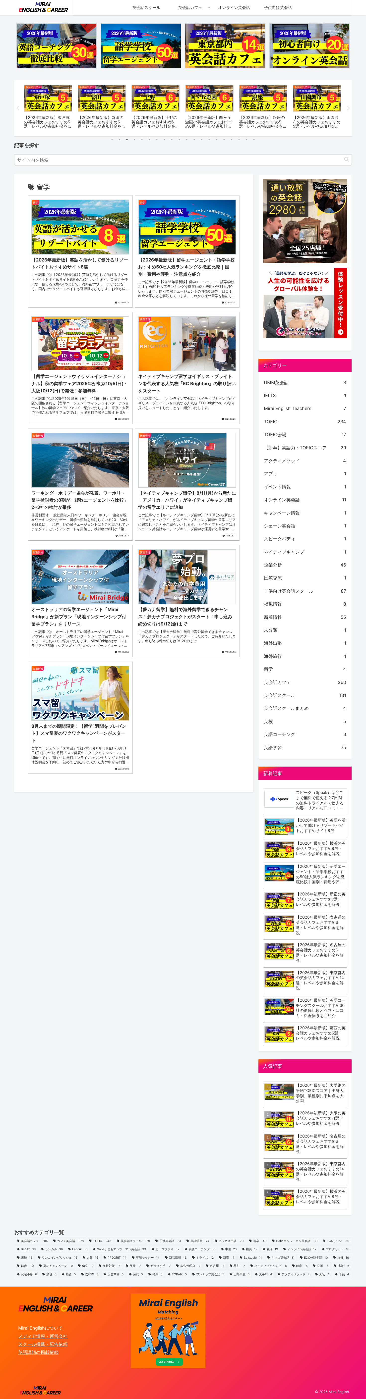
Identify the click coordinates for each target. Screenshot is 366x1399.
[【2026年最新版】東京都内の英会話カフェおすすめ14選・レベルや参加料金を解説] (225, 45)
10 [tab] (179, 139)
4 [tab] (134, 139)
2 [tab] (119, 139)
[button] (346, 159)
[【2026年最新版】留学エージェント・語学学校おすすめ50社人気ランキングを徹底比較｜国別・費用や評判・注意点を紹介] (141, 45)
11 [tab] (186, 139)
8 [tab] (164, 139)
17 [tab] (231, 139)
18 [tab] (239, 139)
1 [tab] (112, 139)
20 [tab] (253, 139)
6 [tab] (149, 139)
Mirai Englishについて (40, 1328)
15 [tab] (216, 139)
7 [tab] (156, 139)
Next (348, 108)
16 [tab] (224, 139)
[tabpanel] (48, 107)
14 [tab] (209, 139)
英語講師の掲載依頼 (38, 1352)
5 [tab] (141, 139)
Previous (17, 108)
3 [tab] (126, 139)
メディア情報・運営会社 (42, 1336)
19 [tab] (246, 139)
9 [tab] (171, 139)
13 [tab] (201, 139)
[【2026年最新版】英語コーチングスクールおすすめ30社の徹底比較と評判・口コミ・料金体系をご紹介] (56, 45)
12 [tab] (194, 139)
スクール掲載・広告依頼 (42, 1344)
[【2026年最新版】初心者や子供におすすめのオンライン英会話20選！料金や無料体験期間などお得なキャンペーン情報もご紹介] (309, 45)
